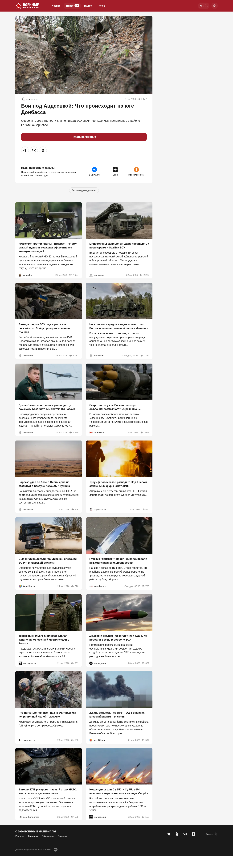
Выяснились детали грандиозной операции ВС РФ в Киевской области (48, 560)
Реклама (19, 836)
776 (76, 586)
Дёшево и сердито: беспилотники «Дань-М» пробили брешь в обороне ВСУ (118, 637)
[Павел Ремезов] (20, 355)
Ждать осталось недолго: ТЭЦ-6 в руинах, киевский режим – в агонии (117, 714)
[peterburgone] (91, 663)
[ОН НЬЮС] (91, 432)
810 (147, 509)
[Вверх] (212, 834)
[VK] (185, 834)
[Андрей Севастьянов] (91, 355)
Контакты (33, 836)
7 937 (75, 274)
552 (147, 817)
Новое (72, 5)
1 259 (75, 432)
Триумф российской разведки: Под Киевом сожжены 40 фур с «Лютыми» (118, 483)
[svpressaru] (23, 99)
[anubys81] (20, 275)
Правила (62, 836)
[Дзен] (193, 834)
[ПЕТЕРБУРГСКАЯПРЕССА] (20, 817)
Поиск (101, 5)
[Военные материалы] (27, 6)
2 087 (75, 355)
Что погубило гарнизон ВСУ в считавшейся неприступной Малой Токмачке (47, 714)
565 (76, 817)
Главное (55, 5)
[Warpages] (20, 663)
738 (147, 586)
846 (76, 509)
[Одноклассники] (177, 834)
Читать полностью (84, 136)
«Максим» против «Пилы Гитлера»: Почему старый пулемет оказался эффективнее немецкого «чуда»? (48, 247)
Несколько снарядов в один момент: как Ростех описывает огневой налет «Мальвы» (118, 326)
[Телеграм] (168, 834)
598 (76, 740)
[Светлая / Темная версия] (203, 6)
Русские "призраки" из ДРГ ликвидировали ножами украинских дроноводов (118, 560)
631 (76, 663)
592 (147, 740)
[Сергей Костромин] (91, 275)
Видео (88, 5)
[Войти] (214, 6)
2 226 (146, 274)
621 (147, 663)
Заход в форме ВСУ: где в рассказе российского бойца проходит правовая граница (44, 328)
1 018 (146, 432)
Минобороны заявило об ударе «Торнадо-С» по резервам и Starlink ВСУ (119, 245)
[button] (25, 150)
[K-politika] (20, 586)
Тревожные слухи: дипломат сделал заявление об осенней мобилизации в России (44, 639)
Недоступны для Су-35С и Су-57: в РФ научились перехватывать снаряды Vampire (118, 791)
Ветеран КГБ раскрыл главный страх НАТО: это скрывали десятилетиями (48, 791)
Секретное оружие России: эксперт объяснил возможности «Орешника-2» (115, 407)
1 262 (146, 355)
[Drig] (91, 586)
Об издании (48, 836)
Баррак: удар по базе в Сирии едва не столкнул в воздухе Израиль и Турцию (44, 483)
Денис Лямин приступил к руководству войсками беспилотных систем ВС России (47, 407)
